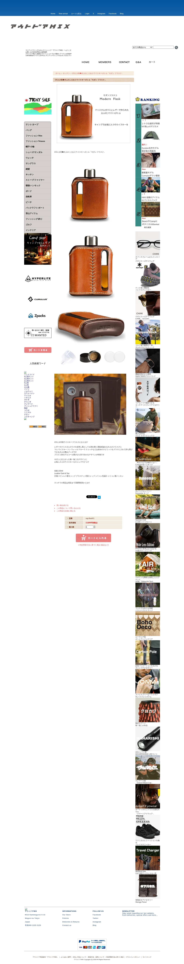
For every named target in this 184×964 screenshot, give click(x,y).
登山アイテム (32, 213)
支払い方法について (79, 957)
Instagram (101, 14)
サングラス (31, 163)
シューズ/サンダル (34, 152)
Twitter (95, 918)
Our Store (66, 915)
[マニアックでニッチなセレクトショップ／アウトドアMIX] (92, 35)
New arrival (63, 14)
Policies (65, 918)
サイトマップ (147, 957)
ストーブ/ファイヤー (35, 180)
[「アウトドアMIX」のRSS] (33, 427)
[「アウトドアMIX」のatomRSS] (42, 427)
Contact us (66, 925)
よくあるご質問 (66, 957)
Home (53, 14)
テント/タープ (32, 124)
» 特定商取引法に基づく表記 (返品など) (93, 545)
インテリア (31, 230)
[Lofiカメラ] (147, 127)
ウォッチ (30, 158)
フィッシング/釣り (34, 219)
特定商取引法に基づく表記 (115, 957)
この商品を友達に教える (65, 511)
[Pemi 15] (147, 201)
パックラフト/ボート (35, 208)
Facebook (112, 14)
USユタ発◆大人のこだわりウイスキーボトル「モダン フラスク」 (97, 73)
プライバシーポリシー (133, 957)
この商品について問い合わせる (68, 508)
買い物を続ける (62, 505)
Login (87, 14)
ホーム (58, 73)
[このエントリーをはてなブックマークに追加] (99, 498)
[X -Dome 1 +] (147, 152)
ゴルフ (29, 225)
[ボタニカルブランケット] (147, 225)
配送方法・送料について (96, 957)
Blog (121, 14)
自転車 (29, 197)
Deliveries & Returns (71, 922)
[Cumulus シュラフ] (147, 176)
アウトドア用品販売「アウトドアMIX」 (45, 957)
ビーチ (29, 202)
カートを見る (76, 14)
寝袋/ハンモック (33, 185)
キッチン (66, 73)
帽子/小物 (30, 147)
